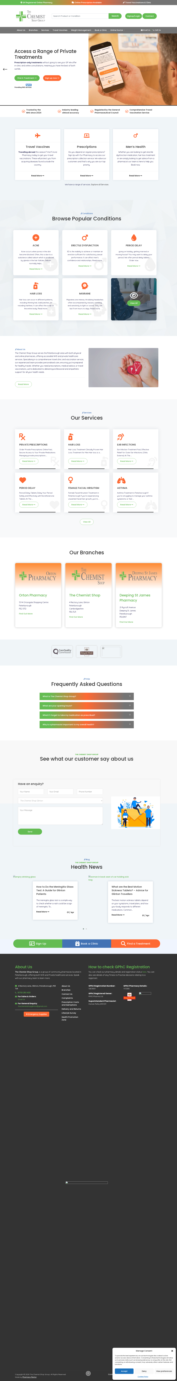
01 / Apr (70, 912)
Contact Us (67, 994)
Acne (36, 245)
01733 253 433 (23, 992)
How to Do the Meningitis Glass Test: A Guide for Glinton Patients (54, 890)
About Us (21, 30)
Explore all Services (99, 184)
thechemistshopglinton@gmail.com (32, 1006)
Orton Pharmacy (33, 595)
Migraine (85, 293)
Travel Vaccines (60, 30)
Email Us (146, 30)
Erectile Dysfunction (85, 245)
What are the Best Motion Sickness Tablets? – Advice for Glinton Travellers (130, 890)
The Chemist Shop (84, 595)
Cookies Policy (143, 1377)
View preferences (164, 1371)
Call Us (157, 30)
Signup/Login (133, 16)
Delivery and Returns (71, 1009)
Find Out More (26, 613)
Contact (149, 16)
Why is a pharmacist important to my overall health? (68, 724)
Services (45, 30)
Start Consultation (58, 78)
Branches (33, 30)
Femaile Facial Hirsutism (83, 488)
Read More (36, 175)
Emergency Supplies (37, 1014)
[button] (172, 1351)
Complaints (67, 998)
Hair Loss (36, 293)
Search (115, 16)
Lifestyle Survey (69, 1013)
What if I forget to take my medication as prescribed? (69, 715)
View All (134, 303)
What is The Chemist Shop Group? (59, 696)
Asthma (122, 488)
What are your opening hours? (57, 705)
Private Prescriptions (33, 444)
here (144, 972)
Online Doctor (116, 30)
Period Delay (134, 245)
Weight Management (81, 30)
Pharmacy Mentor (30, 1377)
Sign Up (41, 944)
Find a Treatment (138, 944)
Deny (144, 1371)
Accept (124, 1371)
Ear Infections (126, 444)
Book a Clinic (101, 30)
